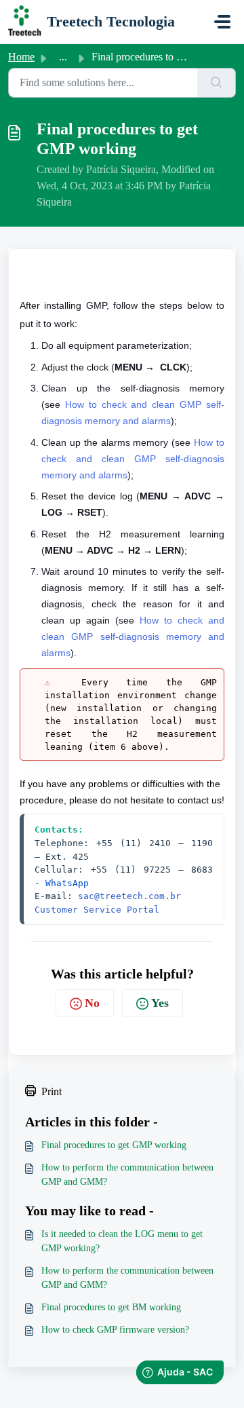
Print (51, 1091)
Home (21, 56)
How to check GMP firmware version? (115, 1330)
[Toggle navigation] (222, 21)
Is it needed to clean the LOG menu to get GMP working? (122, 1241)
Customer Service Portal (97, 910)
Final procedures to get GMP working (113, 1145)
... (63, 56)
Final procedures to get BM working (111, 1307)
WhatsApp (67, 883)
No (92, 1003)
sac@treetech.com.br (129, 896)
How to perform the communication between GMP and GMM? (127, 1174)
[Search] (216, 83)
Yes (160, 1003)
